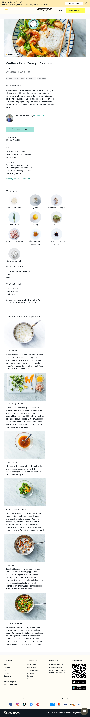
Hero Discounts (32, 679)
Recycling (30, 673)
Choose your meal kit (75, 10)
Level (8, 144)
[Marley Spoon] (12, 713)
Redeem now (74, 3)
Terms (6, 670)
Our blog (30, 676)
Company (7, 676)
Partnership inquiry (56, 665)
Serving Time (11, 137)
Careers (7, 667)
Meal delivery (31, 667)
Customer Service (56, 667)
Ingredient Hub (32, 670)
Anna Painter (40, 115)
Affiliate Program (10, 682)
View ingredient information (18, 178)
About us (7, 665)
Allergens (10, 162)
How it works (31, 665)
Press (6, 679)
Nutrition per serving (16, 152)
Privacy (6, 673)
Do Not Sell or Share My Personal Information (58, 671)
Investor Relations (10, 684)
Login (61, 10)
